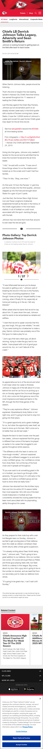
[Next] (27, 276)
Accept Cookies (21, 745)
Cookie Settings (21, 731)
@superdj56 (17, 129)
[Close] (40, 698)
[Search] (36, 13)
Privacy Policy (28, 727)
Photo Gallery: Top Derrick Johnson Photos (19, 236)
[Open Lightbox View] (21, 266)
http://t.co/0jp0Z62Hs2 (30, 137)
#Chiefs (35, 129)
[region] (21, 722)
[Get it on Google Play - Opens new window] (29, 690)
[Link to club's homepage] (4, 12)
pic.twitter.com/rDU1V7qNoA (23, 140)
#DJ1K (7, 140)
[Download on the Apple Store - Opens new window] (13, 689)
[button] (21, 69)
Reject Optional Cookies (21, 738)
